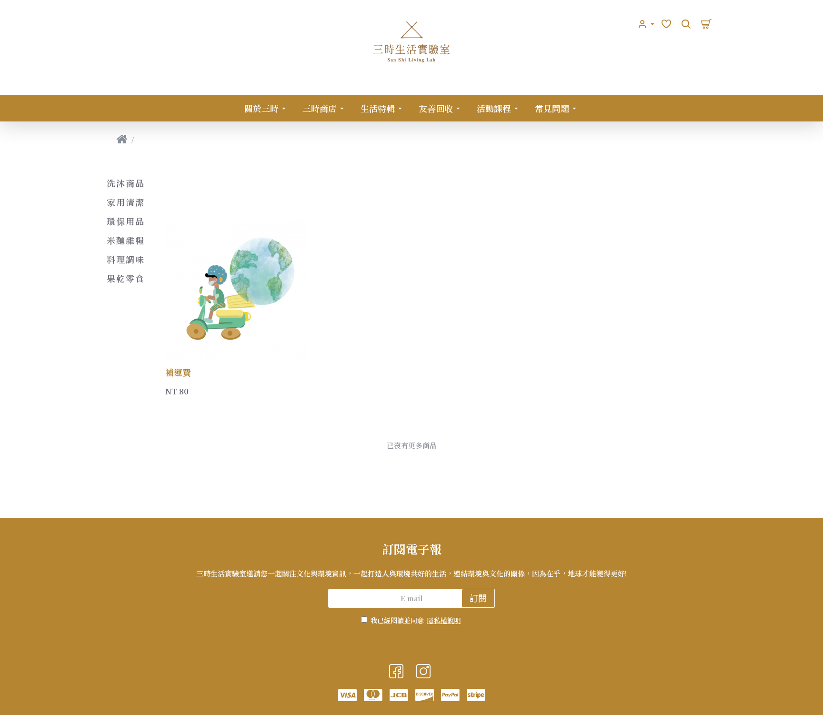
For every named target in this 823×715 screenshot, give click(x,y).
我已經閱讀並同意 (416, 620)
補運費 (178, 372)
